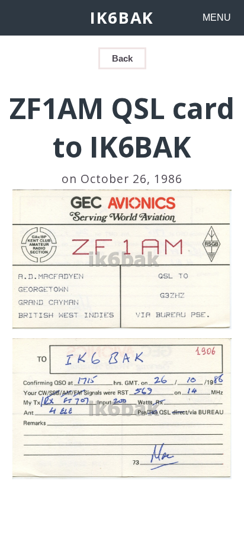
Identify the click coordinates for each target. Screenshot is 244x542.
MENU (217, 17)
